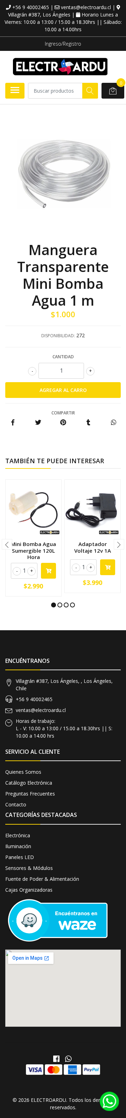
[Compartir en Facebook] (12, 422)
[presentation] (7, 544)
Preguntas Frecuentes (30, 793)
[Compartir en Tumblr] (88, 422)
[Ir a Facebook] (56, 1059)
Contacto (15, 804)
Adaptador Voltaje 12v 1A (92, 547)
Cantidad (63, 357)
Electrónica (17, 835)
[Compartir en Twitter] (38, 422)
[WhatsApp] (68, 1059)
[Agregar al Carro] (48, 571)
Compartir (63, 413)
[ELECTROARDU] (60, 66)
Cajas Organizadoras (28, 889)
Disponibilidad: (58, 336)
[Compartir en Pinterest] (63, 422)
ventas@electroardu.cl (41, 710)
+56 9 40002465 (34, 699)
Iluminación (18, 846)
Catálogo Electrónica (28, 782)
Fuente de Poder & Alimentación (42, 879)
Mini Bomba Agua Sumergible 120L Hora (33, 550)
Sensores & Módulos (29, 868)
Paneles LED (19, 857)
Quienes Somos (23, 771)
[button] (53, 605)
